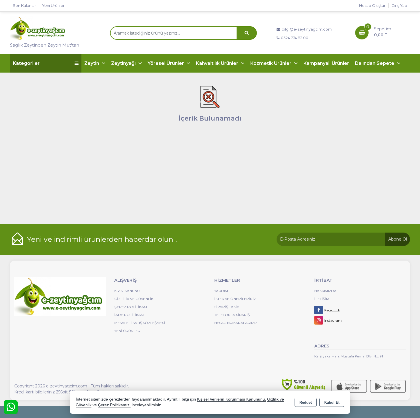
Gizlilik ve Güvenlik (133, 299)
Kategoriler (26, 63)
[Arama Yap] (247, 33)
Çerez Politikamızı (114, 405)
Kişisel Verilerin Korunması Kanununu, (231, 399)
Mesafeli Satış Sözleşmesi (139, 323)
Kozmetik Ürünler (271, 63)
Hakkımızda (325, 291)
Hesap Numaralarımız (235, 323)
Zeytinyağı (124, 63)
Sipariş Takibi (227, 307)
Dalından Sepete (375, 63)
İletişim (321, 299)
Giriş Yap (399, 5)
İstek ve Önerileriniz (235, 299)
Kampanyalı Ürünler (326, 63)
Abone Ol (397, 239)
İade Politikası (129, 315)
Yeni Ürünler (127, 331)
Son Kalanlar (24, 5)
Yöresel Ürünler (166, 63)
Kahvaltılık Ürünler (217, 63)
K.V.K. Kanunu (127, 291)
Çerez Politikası (130, 307)
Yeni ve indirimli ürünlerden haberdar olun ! (102, 239)
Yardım (221, 291)
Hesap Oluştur (372, 5)
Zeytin (92, 63)
